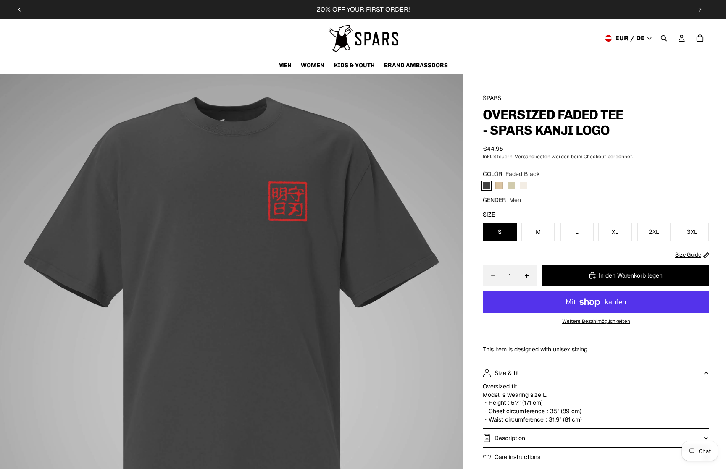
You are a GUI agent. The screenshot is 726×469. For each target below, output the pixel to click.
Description (510, 438)
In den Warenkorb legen (631, 275)
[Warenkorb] (700, 38)
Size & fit (507, 373)
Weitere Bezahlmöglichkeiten (596, 321)
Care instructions (517, 457)
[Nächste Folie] (700, 9)
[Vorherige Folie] (20, 9)
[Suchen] (664, 38)
